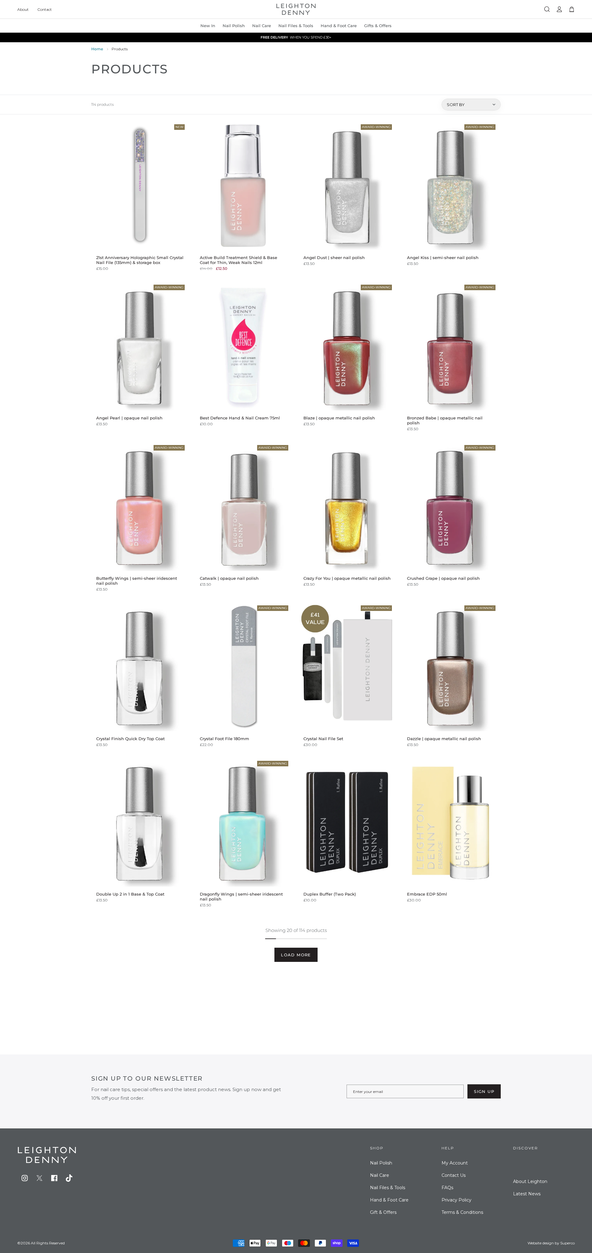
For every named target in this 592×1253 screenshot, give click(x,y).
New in (207, 25)
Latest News (527, 1194)
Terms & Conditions (462, 1212)
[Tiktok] (69, 1178)
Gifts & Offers (378, 25)
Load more (296, 954)
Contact (44, 9)
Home (97, 49)
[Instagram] (24, 1178)
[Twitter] (39, 1178)
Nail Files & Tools (295, 25)
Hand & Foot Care (389, 1200)
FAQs (447, 1187)
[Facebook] (54, 1178)
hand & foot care (339, 25)
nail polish (234, 25)
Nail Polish (381, 1163)
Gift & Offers (383, 1212)
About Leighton (530, 1181)
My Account (455, 1163)
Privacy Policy (456, 1200)
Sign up (484, 1091)
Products (120, 49)
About (23, 9)
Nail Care (261, 25)
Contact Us (454, 1175)
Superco (567, 1243)
